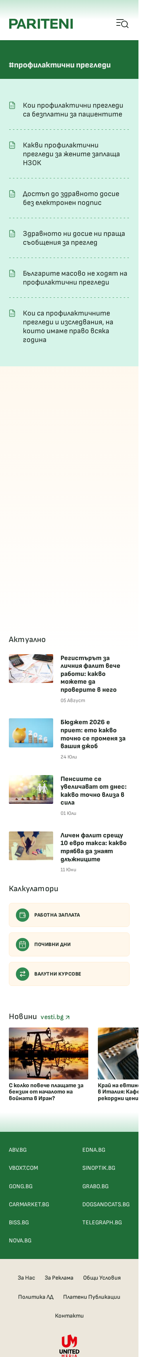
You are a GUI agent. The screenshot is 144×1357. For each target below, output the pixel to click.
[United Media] (69, 1346)
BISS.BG (19, 1222)
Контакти (69, 1315)
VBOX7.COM (23, 1168)
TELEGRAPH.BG (102, 1222)
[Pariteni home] (41, 23)
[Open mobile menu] (123, 23)
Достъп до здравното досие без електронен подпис (71, 198)
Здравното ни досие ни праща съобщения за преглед (74, 238)
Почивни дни (52, 944)
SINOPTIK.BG (98, 1168)
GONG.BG (20, 1186)
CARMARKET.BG (29, 1204)
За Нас (26, 1277)
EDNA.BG (93, 1150)
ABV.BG (18, 1150)
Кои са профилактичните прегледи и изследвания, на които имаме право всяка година (68, 326)
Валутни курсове (58, 974)
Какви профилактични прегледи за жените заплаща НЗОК (71, 154)
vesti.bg (53, 1017)
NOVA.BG (20, 1240)
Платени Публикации (91, 1297)
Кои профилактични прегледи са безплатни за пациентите (73, 110)
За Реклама (59, 1277)
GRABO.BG (95, 1186)
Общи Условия (102, 1277)
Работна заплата (57, 915)
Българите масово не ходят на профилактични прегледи (75, 278)
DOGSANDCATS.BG (106, 1204)
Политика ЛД (36, 1297)
